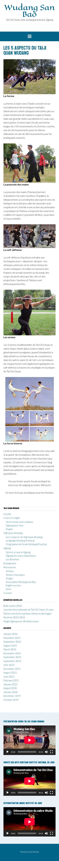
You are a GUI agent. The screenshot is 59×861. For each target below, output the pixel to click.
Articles (10, 571)
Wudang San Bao (29, 11)
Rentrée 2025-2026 (14, 617)
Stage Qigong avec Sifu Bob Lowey (21, 621)
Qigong (7, 548)
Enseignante (9, 563)
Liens (8, 589)
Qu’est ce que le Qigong (18, 552)
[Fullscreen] (51, 751)
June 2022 (8, 664)
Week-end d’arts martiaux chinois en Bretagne (27, 613)
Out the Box (34, 852)
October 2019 (11, 699)
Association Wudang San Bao (21, 581)
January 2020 (10, 692)
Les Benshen (12, 559)
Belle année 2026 (12, 605)
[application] (29, 740)
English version (13, 585)
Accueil (7, 514)
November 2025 (11, 637)
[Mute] (46, 751)
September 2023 (12, 661)
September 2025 (12, 641)
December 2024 (12, 653)
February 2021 (11, 680)
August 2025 (10, 645)
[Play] (7, 751)
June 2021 (8, 676)
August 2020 (10, 688)
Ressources (9, 567)
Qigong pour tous (14, 525)
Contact (7, 593)
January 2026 (10, 633)
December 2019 (12, 695)
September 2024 (12, 657)
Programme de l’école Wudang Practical (26, 544)
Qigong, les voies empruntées (21, 555)
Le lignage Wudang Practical (20, 540)
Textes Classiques (15, 574)
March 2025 (9, 649)
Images (9, 578)
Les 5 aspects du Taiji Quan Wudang (24, 537)
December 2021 (12, 668)
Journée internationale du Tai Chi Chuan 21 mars (28, 609)
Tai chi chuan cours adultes (19, 521)
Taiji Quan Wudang (12, 533)
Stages (9, 529)
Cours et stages (11, 517)
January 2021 (10, 684)
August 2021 (10, 672)
